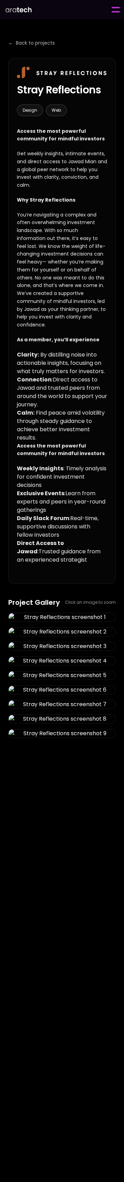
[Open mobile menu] (116, 9)
